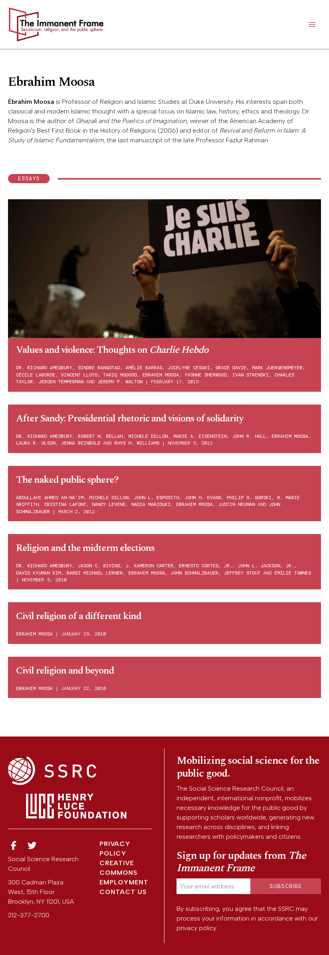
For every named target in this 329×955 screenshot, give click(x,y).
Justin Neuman (236, 504)
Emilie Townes (292, 573)
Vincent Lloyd (79, 375)
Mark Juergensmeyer (277, 367)
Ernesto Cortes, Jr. (205, 565)
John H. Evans (203, 497)
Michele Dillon (148, 436)
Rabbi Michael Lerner (95, 573)
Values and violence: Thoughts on (112, 350)
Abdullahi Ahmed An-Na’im (49, 497)
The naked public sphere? (67, 480)
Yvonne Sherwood (206, 375)
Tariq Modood (120, 375)
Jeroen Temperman (61, 381)
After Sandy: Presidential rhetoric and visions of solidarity (129, 418)
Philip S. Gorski (249, 497)
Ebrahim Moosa (160, 375)
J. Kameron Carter (149, 565)
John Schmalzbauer (194, 573)
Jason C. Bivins (99, 565)
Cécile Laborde (35, 375)
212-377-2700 (28, 915)
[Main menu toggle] (312, 24)
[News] (13, 845)
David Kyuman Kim (38, 573)
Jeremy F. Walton (119, 381)
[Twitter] (32, 845)
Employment (124, 882)
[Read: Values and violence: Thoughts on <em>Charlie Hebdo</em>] (164, 268)
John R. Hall (249, 436)
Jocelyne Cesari (189, 367)
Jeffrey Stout (242, 573)
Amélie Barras (144, 367)
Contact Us (123, 892)
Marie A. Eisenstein (200, 436)
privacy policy (196, 928)
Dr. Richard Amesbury (44, 367)
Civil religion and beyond (65, 671)
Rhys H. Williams (136, 443)
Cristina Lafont (65, 504)
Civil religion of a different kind (78, 616)
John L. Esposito (156, 497)
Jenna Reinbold (80, 443)
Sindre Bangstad (99, 367)
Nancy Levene (109, 504)
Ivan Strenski (250, 375)
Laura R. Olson (35, 443)
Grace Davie (230, 367)
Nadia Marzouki (151, 504)
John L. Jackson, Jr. (266, 565)
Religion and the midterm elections (85, 548)
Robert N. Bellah (100, 436)
